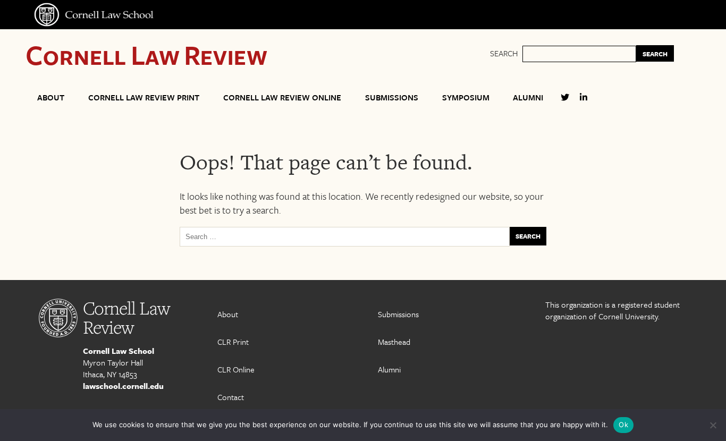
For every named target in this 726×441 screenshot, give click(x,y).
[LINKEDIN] (583, 101)
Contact (230, 397)
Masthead (394, 341)
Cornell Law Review (146, 54)
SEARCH (655, 53)
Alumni (528, 97)
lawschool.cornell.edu (123, 386)
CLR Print (233, 341)
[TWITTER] (565, 101)
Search (504, 53)
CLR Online (236, 369)
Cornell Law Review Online (282, 97)
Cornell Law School (118, 351)
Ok (623, 424)
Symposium (465, 97)
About (50, 97)
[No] (712, 425)
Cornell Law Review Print (143, 97)
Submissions (391, 97)
